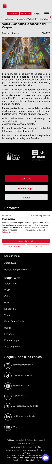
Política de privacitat (40, 215)
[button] (6, 215)
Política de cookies (9, 232)
